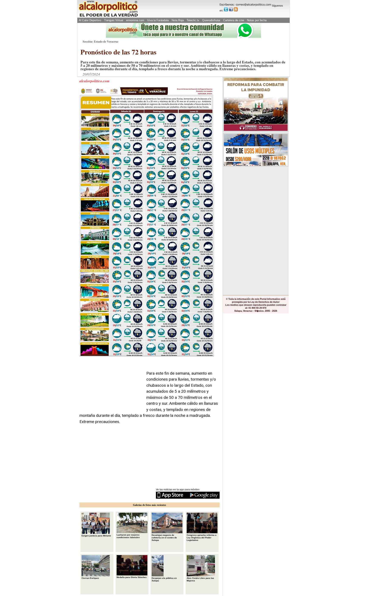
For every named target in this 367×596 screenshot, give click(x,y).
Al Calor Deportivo (90, 20)
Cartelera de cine (233, 20)
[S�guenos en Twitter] (226, 9)
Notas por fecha (257, 20)
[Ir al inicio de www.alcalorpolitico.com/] (108, 16)
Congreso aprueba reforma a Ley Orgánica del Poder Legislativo (201, 537)
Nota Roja (178, 20)
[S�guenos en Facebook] (231, 9)
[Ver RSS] (236, 9)
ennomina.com (135, 20)
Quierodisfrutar (211, 20)
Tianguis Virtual (113, 20)
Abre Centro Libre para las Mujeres (200, 579)
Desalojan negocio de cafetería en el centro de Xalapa (164, 537)
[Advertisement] (111, 384)
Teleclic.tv (193, 20)
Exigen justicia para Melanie (96, 536)
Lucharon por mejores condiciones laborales (128, 536)
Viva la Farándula (158, 20)
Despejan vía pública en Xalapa (164, 579)
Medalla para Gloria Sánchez (132, 577)
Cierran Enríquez (90, 578)
